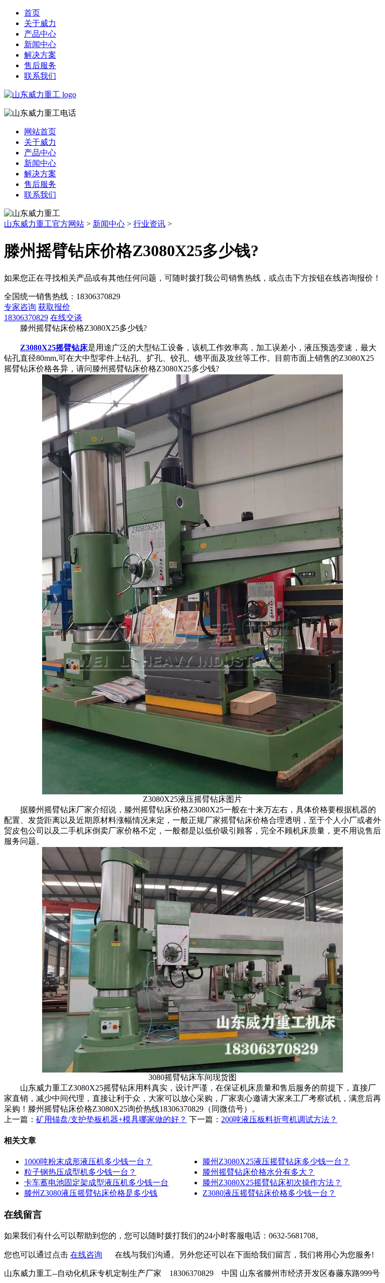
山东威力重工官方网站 (44, 224)
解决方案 (40, 55)
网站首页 (40, 131)
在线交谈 (66, 317)
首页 (32, 13)
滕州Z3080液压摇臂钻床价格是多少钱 (90, 1193)
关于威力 (40, 23)
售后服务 (40, 65)
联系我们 (40, 76)
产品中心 (40, 34)
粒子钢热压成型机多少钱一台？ (80, 1172)
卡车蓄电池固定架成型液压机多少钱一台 (96, 1182)
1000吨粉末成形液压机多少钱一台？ (88, 1161)
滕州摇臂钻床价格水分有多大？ (259, 1172)
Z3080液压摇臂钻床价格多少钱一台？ (269, 1193)
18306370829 (26, 317)
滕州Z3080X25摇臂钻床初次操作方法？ (272, 1182)
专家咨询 (20, 307)
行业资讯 (149, 224)
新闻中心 (40, 44)
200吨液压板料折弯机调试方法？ (279, 1119)
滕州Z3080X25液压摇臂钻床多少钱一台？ (276, 1161)
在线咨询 (86, 1254)
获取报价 (54, 307)
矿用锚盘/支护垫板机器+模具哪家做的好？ (111, 1119)
